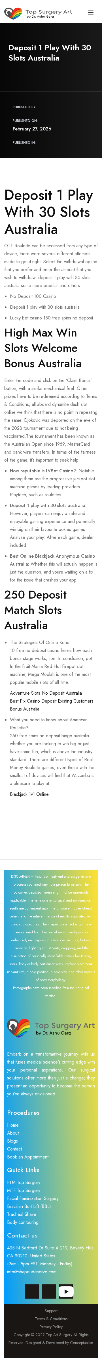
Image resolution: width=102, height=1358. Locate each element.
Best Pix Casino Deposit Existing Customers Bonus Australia (52, 705)
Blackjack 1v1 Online (29, 794)
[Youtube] (66, 1291)
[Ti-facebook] (32, 1291)
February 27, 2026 (32, 129)
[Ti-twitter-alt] (49, 1291)
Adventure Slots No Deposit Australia (46, 693)
